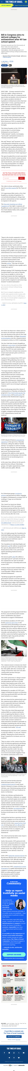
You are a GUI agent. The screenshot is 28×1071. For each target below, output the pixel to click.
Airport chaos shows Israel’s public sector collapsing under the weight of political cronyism (8, 998)
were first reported (11, 188)
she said (18, 727)
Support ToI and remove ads (21, 5)
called (14, 557)
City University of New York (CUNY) (9, 1026)
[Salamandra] (21, 1065)
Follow (11, 61)
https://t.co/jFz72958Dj (17, 524)
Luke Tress (5, 61)
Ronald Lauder (18, 395)
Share (5, 65)
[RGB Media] (11, 1065)
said (9, 546)
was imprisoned (18, 808)
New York (17, 1023)
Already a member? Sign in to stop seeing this (14, 958)
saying (9, 263)
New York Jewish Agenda (15, 393)
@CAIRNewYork (6, 523)
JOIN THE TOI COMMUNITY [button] (14, 1036)
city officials (18, 825)
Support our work (14, 954)
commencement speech (8, 784)
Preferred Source (7, 57)
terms (20, 181)
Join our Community (6, 5)
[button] (26, 2)
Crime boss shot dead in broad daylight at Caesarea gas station (20, 979)
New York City (23, 1023)
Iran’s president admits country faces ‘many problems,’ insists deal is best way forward (20, 998)
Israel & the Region (10, 1023)
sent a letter (12, 345)
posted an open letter (11, 622)
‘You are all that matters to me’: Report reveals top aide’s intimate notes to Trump (8, 981)
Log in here (18, 1039)
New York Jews (5, 1024)
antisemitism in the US (14, 1024)
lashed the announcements (16, 855)
